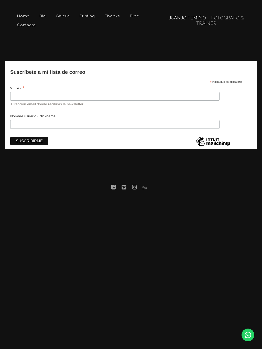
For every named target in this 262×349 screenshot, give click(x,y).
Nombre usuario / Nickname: (33, 116)
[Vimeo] (124, 188)
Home (23, 16)
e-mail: (17, 87)
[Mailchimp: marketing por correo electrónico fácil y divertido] (213, 146)
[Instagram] (134, 188)
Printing (87, 16)
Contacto (26, 24)
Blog (134, 16)
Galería (63, 16)
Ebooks (112, 16)
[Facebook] (113, 188)
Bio (42, 16)
